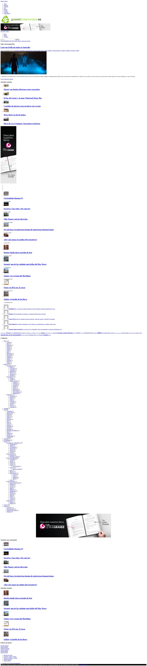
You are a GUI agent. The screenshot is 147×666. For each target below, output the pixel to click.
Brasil (34, 333)
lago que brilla (37, 50)
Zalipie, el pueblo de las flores (15, 299)
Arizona (15, 382)
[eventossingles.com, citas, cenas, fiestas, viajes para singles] (15, 41)
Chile (11, 400)
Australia (9, 507)
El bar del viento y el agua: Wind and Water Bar (23, 98)
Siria (8, 432)
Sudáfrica (9, 357)
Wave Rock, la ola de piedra (15, 115)
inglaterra (95, 333)
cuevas (46, 333)
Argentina (12, 396)
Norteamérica (10, 376)
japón (105, 333)
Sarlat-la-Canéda (17, 469)
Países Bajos (10, 500)
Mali (8, 352)
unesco (45, 335)
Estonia (11, 445)
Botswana (9, 345)
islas (99, 332)
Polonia (11, 492)
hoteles (91, 333)
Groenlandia (13, 447)
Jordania (9, 425)
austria (28, 333)
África (5, 4)
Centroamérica (10, 365)
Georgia (12, 485)
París (141, 333)
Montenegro (13, 491)
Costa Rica (12, 368)
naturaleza (137, 333)
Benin (8, 343)
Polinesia (9, 511)
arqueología (17, 333)
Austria (11, 460)
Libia (8, 350)
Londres (112, 333)
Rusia (11, 495)
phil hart (73, 50)
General (6, 505)
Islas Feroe (12, 448)
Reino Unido (13, 473)
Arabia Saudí (10, 412)
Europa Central (10, 454)
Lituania (12, 449)
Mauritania (9, 354)
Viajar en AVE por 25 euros (14, 288)
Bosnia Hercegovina (15, 482)
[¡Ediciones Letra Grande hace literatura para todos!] (25, 30)
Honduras (12, 371)
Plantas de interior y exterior (10, 658)
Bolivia (11, 397)
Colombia (12, 401)
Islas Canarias (16, 466)
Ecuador (12, 403)
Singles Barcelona (5, 648)
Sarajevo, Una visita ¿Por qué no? (17, 209)
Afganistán (9, 411)
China (8, 415)
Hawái (14, 387)
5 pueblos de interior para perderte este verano (22, 106)
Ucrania (12, 499)
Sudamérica (9, 394)
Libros (5, 35)
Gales (14, 476)
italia (103, 333)
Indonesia (9, 419)
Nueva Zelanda (10, 509)
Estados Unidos (62, 333)
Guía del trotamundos (15, 663)
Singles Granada (5, 649)
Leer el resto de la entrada (7, 79)
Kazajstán (9, 426)
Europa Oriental (10, 481)
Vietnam (9, 437)
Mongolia (9, 429)
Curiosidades (7, 13)
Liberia (8, 349)
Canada (11, 379)
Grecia (11, 487)
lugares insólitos (48, 50)
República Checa (14, 456)
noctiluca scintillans (65, 50)
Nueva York (16, 390)
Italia (11, 470)
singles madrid (7, 660)
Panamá (12, 375)
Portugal (31, 335)
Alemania (12, 459)
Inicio (5, 34)
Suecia (11, 452)
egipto (49, 333)
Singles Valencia (5, 645)
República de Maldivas (12, 430)
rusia (38, 335)
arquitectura (23, 333)
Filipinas (9, 416)
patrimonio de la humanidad (11, 335)
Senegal (9, 356)
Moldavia (12, 489)
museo (127, 333)
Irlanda (14, 478)
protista (77, 50)
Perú (11, 404)
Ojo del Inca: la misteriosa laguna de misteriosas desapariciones (29, 230)
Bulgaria (12, 484)
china (43, 333)
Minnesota (15, 389)
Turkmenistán (10, 436)
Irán (8, 421)
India (8, 418)
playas (26, 335)
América (6, 5)
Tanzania (9, 360)
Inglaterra (15, 477)
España (55, 333)
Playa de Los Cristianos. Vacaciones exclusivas (22, 124)
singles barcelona (8, 659)
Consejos (6, 12)
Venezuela (12, 407)
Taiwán (8, 434)
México (11, 372)
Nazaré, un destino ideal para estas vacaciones (22, 89)
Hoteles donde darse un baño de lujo (18, 253)
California (15, 383)
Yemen (8, 363)
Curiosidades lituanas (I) (13, 198)
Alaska (11, 378)
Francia (78, 333)
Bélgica (11, 462)
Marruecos (9, 353)
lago (32, 50)
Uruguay (12, 405)
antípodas (22, 50)
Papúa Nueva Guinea (12, 510)
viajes (50, 335)
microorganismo (56, 50)
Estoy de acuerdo (83, 664)
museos (130, 333)
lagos (42, 50)
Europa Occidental (11, 458)
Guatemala (12, 370)
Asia (5, 8)
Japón (8, 423)
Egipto (8, 346)
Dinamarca (12, 444)
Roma (35, 335)
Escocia (15, 474)
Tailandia (9, 433)
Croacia (12, 463)
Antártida (6, 6)
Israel (8, 422)
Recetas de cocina (8, 655)
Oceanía (6, 10)
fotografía (28, 50)
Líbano (8, 427)
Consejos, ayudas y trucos (10, 656)
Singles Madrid (4, 647)
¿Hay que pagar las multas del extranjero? (20, 240)
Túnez (8, 361)
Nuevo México (16, 392)
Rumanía (12, 493)
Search (17, 39)
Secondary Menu (5, 31)
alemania (8, 333)
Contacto (6, 36)
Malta (11, 488)
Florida (14, 386)
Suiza (11, 480)
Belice (11, 367)
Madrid (123, 333)
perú (22, 335)
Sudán (8, 359)
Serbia (11, 496)
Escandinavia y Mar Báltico (13, 443)
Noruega (12, 451)
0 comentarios (16, 50)
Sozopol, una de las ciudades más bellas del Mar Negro (25, 264)
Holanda (86, 333)
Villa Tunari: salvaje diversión (15, 219)
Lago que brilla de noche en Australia (15, 47)
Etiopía (8, 348)
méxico (133, 333)
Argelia (8, 342)
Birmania (9, 414)
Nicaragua (12, 374)
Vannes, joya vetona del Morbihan (17, 276)
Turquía (41, 335)
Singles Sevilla (4, 652)
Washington (16, 393)
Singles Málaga (4, 651)
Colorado (15, 385)
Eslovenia (12, 455)
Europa (5, 9)
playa (24, 335)
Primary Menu (4, 1)
